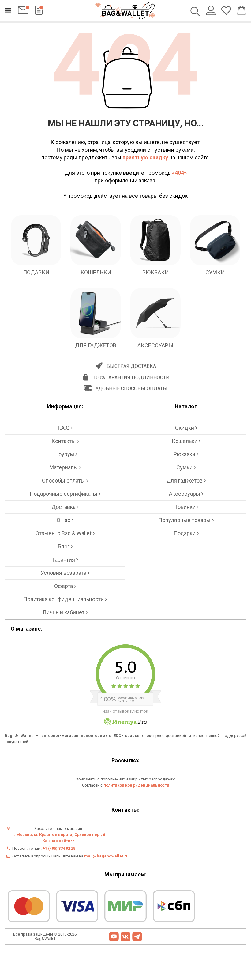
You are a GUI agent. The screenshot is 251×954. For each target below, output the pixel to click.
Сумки (185, 467)
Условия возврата (64, 573)
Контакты (64, 441)
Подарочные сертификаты (64, 493)
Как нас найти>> (59, 840)
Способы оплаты (64, 480)
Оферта (64, 586)
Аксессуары (185, 493)
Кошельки (185, 441)
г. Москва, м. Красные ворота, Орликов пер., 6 (58, 834)
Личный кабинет (64, 612)
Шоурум (64, 454)
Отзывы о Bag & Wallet (64, 533)
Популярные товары (185, 520)
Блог (64, 546)
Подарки (185, 533)
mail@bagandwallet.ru (106, 856)
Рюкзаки (185, 454)
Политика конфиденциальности (64, 599)
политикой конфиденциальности (136, 785)
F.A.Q (64, 428)
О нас (64, 520)
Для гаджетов (185, 480)
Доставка (64, 507)
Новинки (185, 507)
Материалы (64, 467)
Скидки (185, 428)
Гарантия (64, 559)
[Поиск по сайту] (195, 12)
